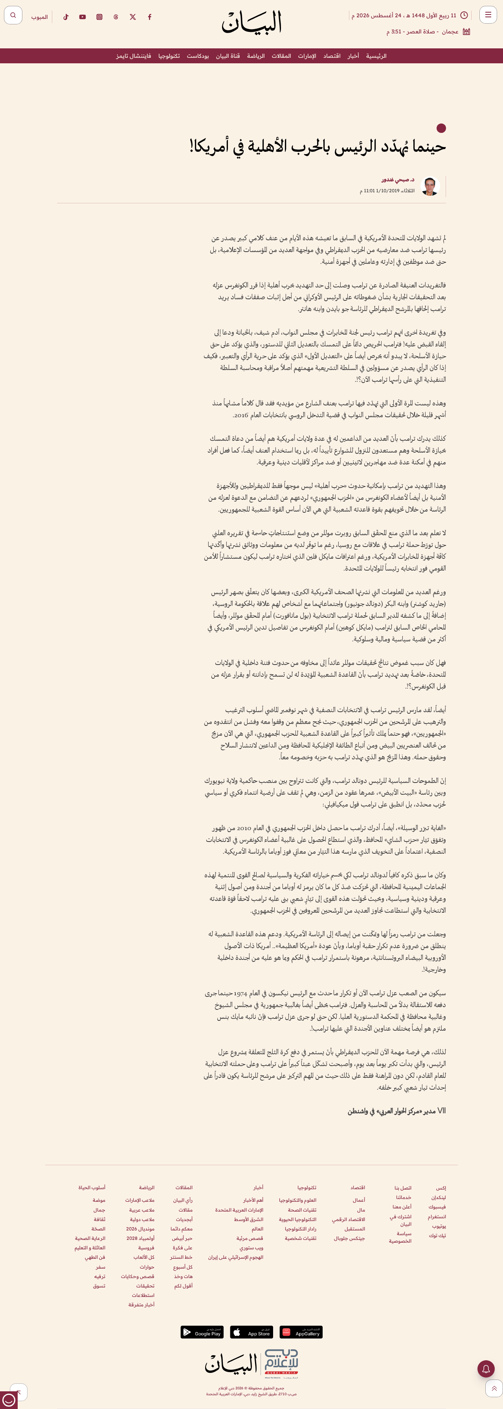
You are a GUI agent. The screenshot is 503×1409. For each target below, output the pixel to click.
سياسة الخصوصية (400, 1237)
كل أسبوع (183, 1267)
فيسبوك (437, 1207)
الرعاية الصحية (90, 1238)
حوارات (147, 1267)
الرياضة (256, 55)
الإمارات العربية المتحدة (239, 1210)
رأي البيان (183, 1200)
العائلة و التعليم (90, 1248)
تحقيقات (145, 1286)
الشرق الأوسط (248, 1219)
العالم (257, 1229)
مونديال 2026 (140, 1229)
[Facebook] (149, 17)
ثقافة (99, 1219)
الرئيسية (376, 55)
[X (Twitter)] (133, 17)
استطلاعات (143, 1295)
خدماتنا (403, 1197)
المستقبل (355, 1229)
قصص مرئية (250, 1238)
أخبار (353, 55)
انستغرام (437, 1216)
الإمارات (307, 55)
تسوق (99, 1286)
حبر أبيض (182, 1238)
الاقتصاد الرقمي (348, 1219)
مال (361, 1210)
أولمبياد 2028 (140, 1238)
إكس (441, 1188)
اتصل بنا (403, 1188)
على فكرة (183, 1248)
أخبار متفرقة (141, 1305)
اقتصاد (332, 55)
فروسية (146, 1248)
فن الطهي (95, 1257)
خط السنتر (181, 1257)
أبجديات (184, 1219)
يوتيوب (439, 1226)
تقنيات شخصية (300, 1238)
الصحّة (98, 1229)
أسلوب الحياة (92, 1187)
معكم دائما (182, 1229)
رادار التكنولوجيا (300, 1229)
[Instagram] (99, 17)
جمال (99, 1210)
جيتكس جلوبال (349, 1238)
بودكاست (198, 55)
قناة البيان (228, 55)
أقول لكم (183, 1286)
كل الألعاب (144, 1257)
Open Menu (488, 14)
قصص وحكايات (137, 1276)
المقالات (281, 55)
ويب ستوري (251, 1248)
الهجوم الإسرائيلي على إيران (235, 1257)
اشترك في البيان (400, 1220)
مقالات (186, 1210)
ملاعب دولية (142, 1219)
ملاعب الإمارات (139, 1200)
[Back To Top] (494, 1388)
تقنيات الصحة (302, 1210)
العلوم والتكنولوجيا (297, 1200)
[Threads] (116, 17)
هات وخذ (183, 1276)
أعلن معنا (402, 1207)
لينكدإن (438, 1197)
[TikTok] (65, 17)
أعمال (359, 1200)
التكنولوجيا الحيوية (297, 1219)
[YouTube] (82, 17)
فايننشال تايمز (133, 55)
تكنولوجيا (169, 55)
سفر (100, 1267)
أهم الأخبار (253, 1200)
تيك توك (437, 1235)
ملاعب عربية (141, 1210)
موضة (99, 1200)
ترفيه (99, 1276)
